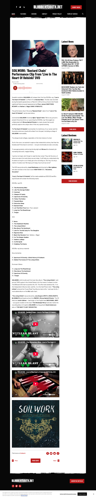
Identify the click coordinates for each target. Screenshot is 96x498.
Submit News (76, 7)
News (13, 14)
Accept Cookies (82, 494)
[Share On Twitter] (51, 453)
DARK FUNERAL (77, 152)
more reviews (73, 181)
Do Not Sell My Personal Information (68, 494)
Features (23, 14)
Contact (44, 14)
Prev (16, 460)
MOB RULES (76, 139)
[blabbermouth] (48, 9)
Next (54, 460)
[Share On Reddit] (54, 453)
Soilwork (23, 453)
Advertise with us (77, 481)
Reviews (34, 14)
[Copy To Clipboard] (58, 453)
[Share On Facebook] (47, 453)
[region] (48, 494)
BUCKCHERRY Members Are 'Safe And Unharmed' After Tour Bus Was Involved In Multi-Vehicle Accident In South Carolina (73, 90)
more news (72, 129)
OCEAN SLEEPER (78, 166)
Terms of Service (72, 14)
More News (35, 461)
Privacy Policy (57, 14)
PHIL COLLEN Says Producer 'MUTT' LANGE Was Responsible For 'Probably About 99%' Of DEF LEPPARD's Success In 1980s (72, 63)
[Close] (93, 494)
